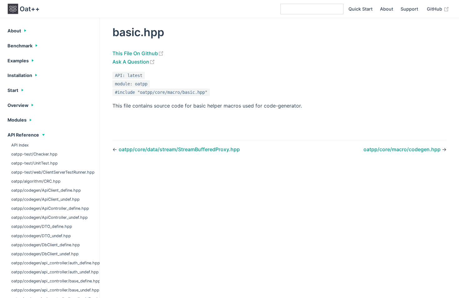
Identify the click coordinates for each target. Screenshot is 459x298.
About (386, 9)
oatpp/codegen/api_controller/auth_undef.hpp (55, 272)
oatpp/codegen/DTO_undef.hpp (41, 235)
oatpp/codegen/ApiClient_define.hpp (46, 190)
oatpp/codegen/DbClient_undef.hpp (45, 254)
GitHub (435, 9)
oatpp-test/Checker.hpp (34, 154)
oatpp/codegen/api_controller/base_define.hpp (55, 281)
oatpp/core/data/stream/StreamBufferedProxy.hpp (179, 149)
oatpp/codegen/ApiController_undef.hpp (49, 217)
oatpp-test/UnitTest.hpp (34, 163)
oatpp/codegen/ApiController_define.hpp (50, 208)
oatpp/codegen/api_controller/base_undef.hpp (55, 290)
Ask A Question (130, 62)
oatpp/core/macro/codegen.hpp (402, 149)
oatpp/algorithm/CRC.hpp (36, 181)
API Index (20, 145)
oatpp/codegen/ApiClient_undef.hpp (45, 199)
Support (409, 9)
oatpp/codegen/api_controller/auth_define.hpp (55, 263)
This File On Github (135, 53)
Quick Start (360, 9)
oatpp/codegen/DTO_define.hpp (41, 226)
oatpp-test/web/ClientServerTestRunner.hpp (53, 172)
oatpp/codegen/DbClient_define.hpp (45, 245)
